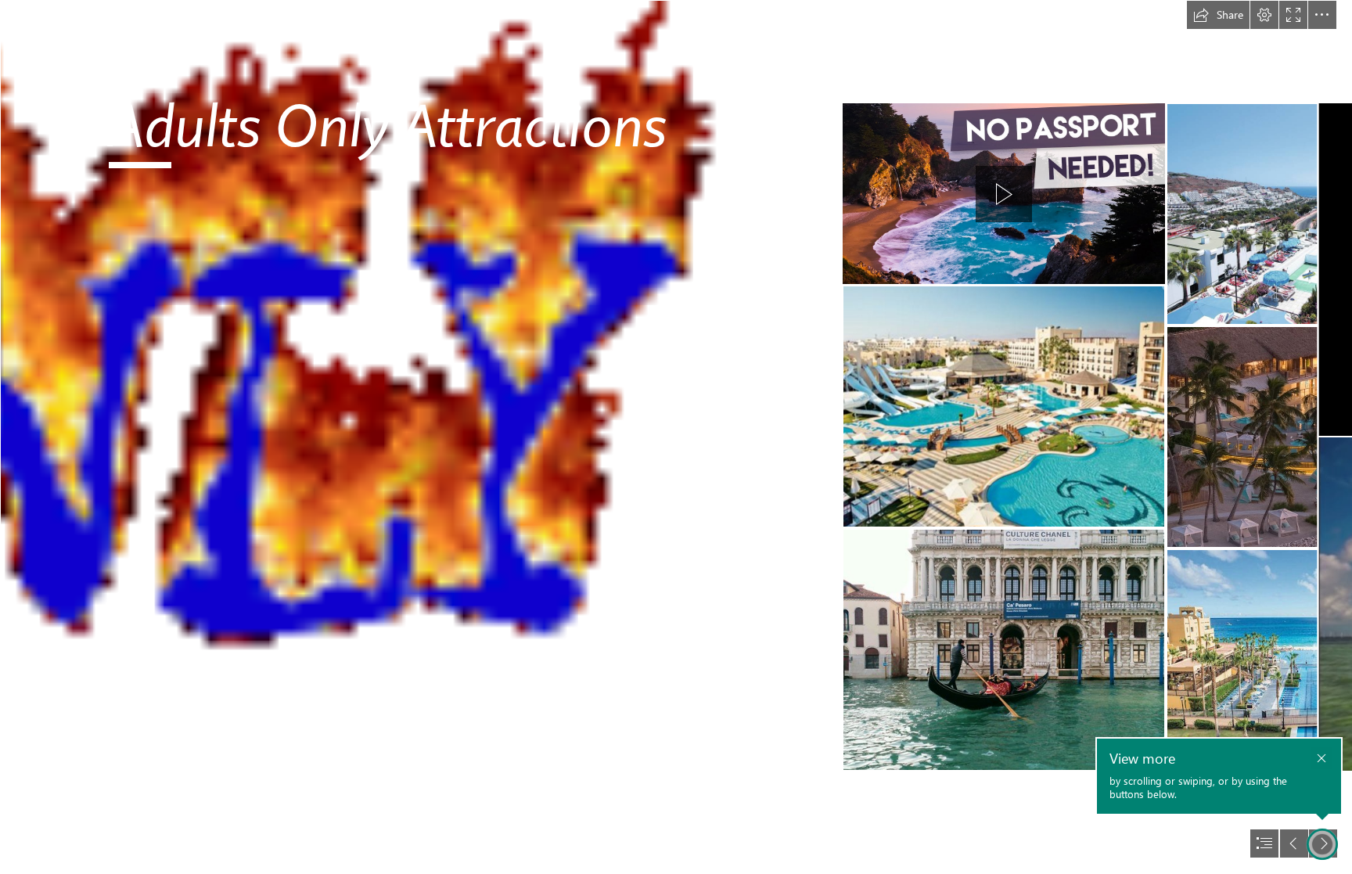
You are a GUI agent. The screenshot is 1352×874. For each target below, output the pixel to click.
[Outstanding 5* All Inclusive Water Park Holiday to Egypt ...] (1004, 406)
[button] (1218, 15)
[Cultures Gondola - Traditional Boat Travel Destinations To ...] (1004, 650)
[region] (1004, 194)
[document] (676, 437)
